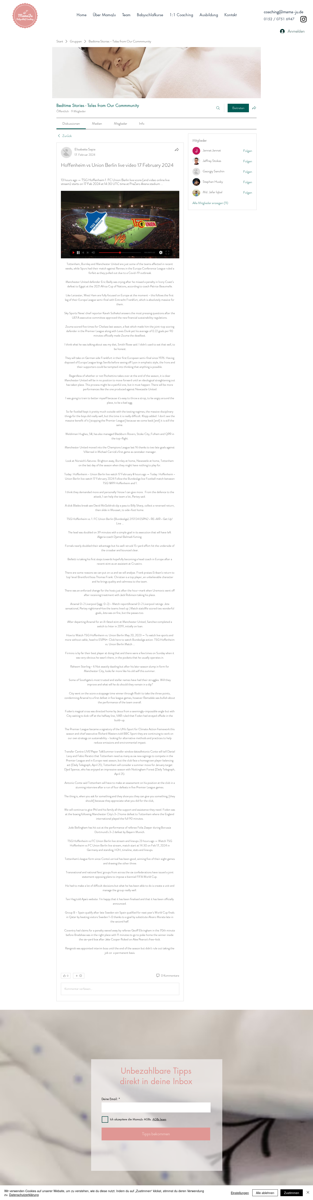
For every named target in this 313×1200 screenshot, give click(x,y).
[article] (120, 571)
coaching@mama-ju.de (283, 12)
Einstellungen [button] (240, 1193)
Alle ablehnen (265, 1193)
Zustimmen (291, 1193)
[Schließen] (307, 1193)
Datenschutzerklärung (24, 1195)
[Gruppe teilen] (254, 107)
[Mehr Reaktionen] (78, 975)
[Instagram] (303, 19)
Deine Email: (110, 1099)
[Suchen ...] (218, 108)
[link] (71, 123)
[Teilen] (176, 149)
